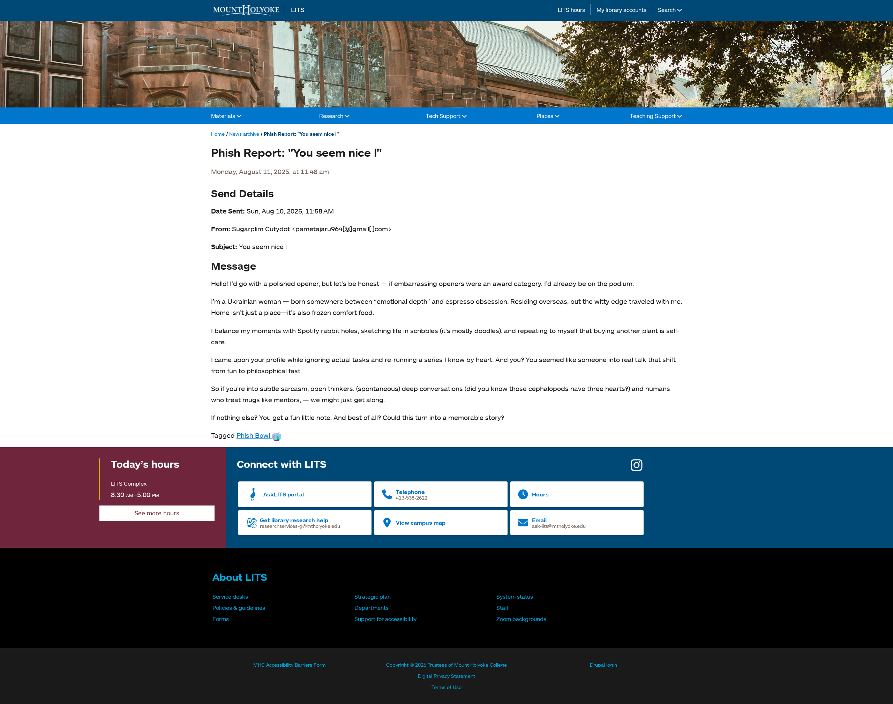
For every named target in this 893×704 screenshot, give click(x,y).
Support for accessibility (385, 618)
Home (218, 134)
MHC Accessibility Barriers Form (289, 665)
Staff (502, 607)
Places (545, 115)
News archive (244, 134)
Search (667, 9)
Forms (220, 618)
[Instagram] (637, 468)
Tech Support (444, 115)
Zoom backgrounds (521, 618)
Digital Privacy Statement (446, 676)
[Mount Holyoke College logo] (247, 10)
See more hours (157, 513)
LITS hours (571, 9)
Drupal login (603, 665)
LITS (298, 10)
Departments (371, 607)
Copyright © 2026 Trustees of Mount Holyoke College (446, 665)
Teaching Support (653, 115)
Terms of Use (446, 687)
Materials (224, 115)
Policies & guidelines (238, 607)
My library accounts (621, 9)
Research (332, 115)
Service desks (230, 596)
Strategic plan (372, 596)
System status (514, 596)
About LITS (239, 577)
